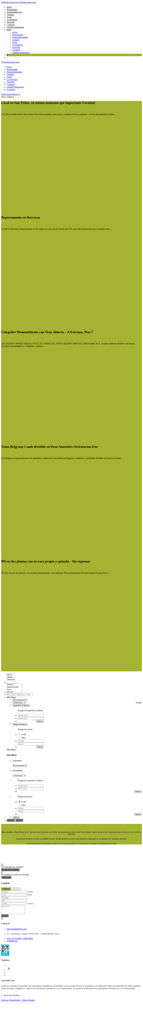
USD (23, 734)
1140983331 (12, 941)
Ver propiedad (7, 119)
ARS (23, 738)
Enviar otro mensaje (10, 870)
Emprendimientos (14, 12)
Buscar (11, 820)
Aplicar (40, 721)
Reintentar (6, 877)
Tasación (11, 22)
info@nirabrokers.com (17, 929)
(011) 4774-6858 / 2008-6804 (20, 938)
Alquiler (10, 14)
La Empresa (12, 19)
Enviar (4, 916)
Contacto (11, 24)
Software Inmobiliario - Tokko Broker (18, 1000)
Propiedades (12, 9)
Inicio (9, 7)
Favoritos (11, 89)
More (9, 30)
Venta (9, 17)
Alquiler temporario (15, 27)
